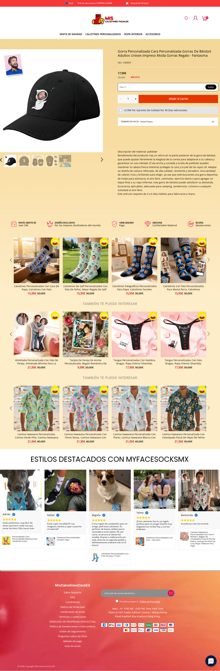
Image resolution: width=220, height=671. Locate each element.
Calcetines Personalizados (103, 34)
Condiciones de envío (72, 611)
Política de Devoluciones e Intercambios (72, 626)
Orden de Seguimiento (72, 631)
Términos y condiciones (72, 616)
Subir (211, 87)
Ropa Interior (133, 34)
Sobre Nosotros (72, 592)
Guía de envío (72, 646)
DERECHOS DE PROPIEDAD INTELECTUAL (73, 621)
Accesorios (153, 34)
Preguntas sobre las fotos (72, 636)
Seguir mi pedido (139, 3)
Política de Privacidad (72, 607)
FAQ (72, 597)
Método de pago (72, 641)
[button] (8, 100)
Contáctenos (72, 602)
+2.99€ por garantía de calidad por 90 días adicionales (155, 110)
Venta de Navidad (71, 34)
